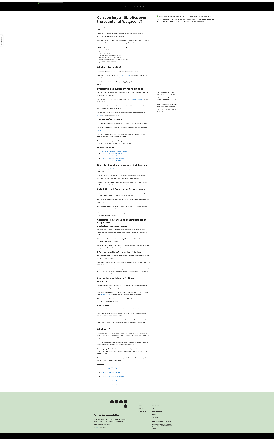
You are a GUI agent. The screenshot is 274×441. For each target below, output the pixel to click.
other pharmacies (114, 169)
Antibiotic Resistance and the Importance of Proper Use (113, 59)
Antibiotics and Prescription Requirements (110, 57)
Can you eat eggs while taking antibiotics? (112, 368)
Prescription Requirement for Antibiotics (109, 52)
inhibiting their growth (124, 75)
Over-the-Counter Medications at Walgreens (110, 55)
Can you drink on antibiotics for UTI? (111, 372)
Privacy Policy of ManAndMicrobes (142, 412)
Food (153, 408)
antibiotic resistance (137, 99)
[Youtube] (121, 401)
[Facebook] (112, 401)
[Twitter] (116, 401)
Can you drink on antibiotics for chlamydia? (112, 381)
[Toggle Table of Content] (126, 48)
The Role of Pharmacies (105, 53)
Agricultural (154, 402)
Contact (156, 7)
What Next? (102, 63)
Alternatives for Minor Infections (107, 61)
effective (99, 115)
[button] (1, 40)
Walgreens (131, 193)
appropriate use (101, 130)
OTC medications (105, 294)
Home (126, 7)
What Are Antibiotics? (104, 50)
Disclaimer (140, 408)
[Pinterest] (125, 401)
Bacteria (133, 7)
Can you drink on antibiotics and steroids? (112, 376)
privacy (97, 427)
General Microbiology (157, 411)
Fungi (139, 7)
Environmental (155, 405)
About (149, 7)
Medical (154, 414)
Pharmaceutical (155, 417)
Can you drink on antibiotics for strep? (111, 385)
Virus (144, 7)
